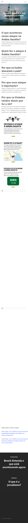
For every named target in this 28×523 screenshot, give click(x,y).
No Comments (21, 20)
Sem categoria (14, 9)
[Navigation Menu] (25, 2)
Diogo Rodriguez (15, 19)
